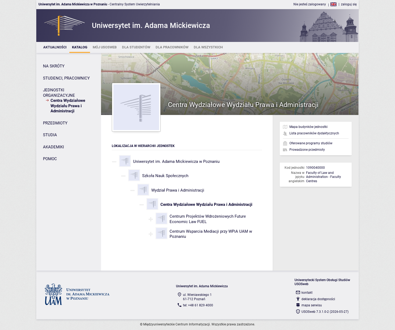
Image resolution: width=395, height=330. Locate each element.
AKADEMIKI (53, 147)
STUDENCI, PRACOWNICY (66, 78)
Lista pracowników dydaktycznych (314, 133)
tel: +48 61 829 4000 (198, 305)
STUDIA (50, 134)
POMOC (50, 158)
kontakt (307, 293)
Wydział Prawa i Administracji (177, 190)
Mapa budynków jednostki (308, 127)
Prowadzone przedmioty (307, 150)
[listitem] (55, 47)
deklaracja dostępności (318, 299)
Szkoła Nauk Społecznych (165, 175)
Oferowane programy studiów (310, 143)
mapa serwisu (311, 305)
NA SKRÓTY (53, 66)
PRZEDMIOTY (55, 123)
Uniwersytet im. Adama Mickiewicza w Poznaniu (176, 161)
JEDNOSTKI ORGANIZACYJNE (59, 93)
